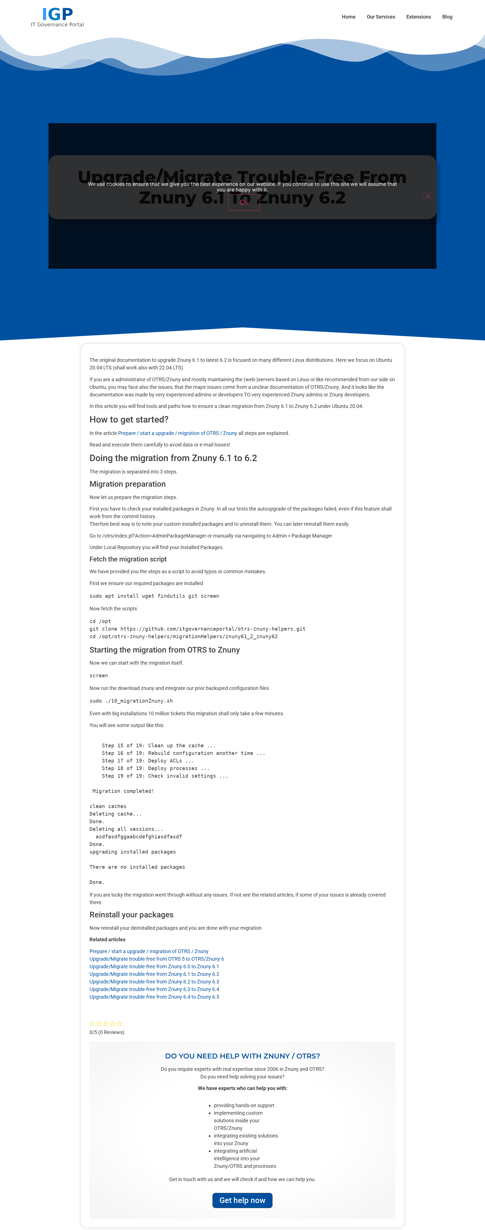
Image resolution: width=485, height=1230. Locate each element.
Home (349, 17)
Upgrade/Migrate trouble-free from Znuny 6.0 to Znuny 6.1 (154, 966)
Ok (244, 202)
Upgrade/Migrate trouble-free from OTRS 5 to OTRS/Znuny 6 (157, 959)
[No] (427, 195)
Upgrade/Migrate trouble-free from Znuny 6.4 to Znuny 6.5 (154, 997)
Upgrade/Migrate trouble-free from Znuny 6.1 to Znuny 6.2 (154, 974)
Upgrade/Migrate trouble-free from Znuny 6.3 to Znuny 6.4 (154, 989)
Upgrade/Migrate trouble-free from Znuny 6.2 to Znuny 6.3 (154, 982)
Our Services (381, 17)
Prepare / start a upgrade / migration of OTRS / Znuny (177, 433)
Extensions (418, 17)
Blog (447, 17)
